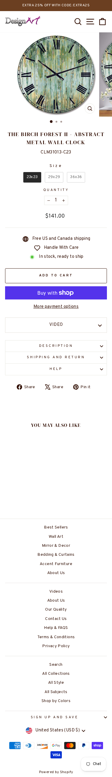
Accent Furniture (56, 564)
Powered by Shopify (56, 772)
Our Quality (56, 609)
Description (56, 346)
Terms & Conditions (56, 637)
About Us (56, 573)
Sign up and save (55, 717)
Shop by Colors (56, 701)
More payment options (56, 307)
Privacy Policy (56, 646)
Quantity (56, 190)
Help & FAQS (56, 627)
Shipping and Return (56, 357)
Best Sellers (56, 527)
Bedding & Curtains (56, 554)
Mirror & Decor (56, 545)
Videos (56, 591)
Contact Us (56, 618)
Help (56, 369)
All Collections (56, 673)
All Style (56, 682)
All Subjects (56, 692)
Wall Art (56, 536)
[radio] (32, 177)
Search (55, 664)
